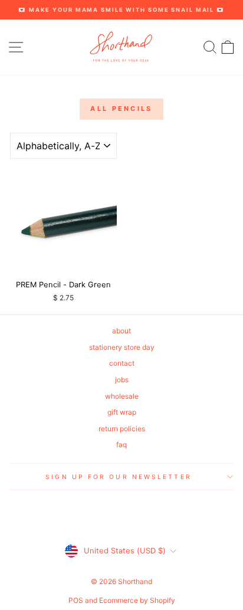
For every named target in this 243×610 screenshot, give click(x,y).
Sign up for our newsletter (118, 476)
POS (75, 600)
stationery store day (122, 347)
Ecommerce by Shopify (137, 600)
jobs (122, 379)
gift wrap (121, 412)
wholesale (122, 396)
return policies (121, 428)
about (121, 330)
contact (121, 363)
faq (121, 444)
